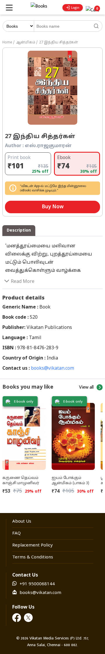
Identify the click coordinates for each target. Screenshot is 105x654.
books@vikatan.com (52, 368)
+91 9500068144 (37, 584)
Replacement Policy (32, 545)
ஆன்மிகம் (25, 42)
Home (7, 42)
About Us (21, 521)
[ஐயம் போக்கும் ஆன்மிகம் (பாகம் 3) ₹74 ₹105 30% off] (73, 434)
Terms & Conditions (32, 557)
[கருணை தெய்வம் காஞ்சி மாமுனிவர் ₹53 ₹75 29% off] (24, 434)
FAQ (16, 533)
